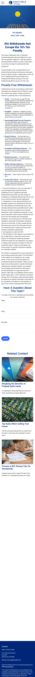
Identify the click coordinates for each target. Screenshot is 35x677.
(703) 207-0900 (10, 649)
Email (3, 311)
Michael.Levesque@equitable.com (11, 660)
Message (4, 322)
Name (3, 300)
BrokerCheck (9, 666)
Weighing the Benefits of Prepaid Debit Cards (14, 385)
